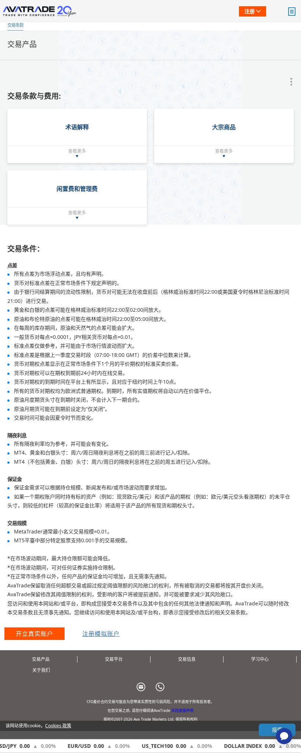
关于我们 (41, 670)
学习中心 (260, 659)
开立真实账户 (34, 634)
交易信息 (187, 659)
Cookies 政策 (58, 726)
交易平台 (114, 659)
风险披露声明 (182, 710)
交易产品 (41, 659)
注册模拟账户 (101, 634)
